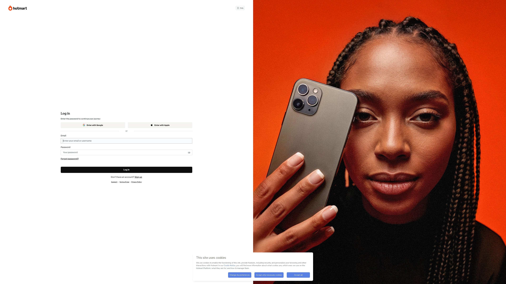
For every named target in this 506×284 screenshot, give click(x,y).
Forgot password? (70, 159)
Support (114, 182)
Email (63, 135)
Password (65, 147)
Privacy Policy (136, 182)
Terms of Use (124, 182)
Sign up (138, 177)
